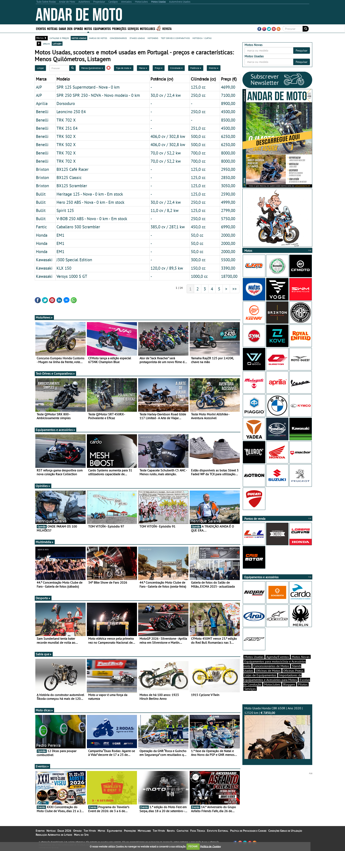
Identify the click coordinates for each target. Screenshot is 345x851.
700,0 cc (198, 153)
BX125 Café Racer (72, 169)
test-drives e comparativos (175, 38)
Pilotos (303, 684)
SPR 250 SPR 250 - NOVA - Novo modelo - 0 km (98, 95)
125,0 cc (198, 87)
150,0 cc (198, 268)
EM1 (60, 235)
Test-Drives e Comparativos (54, 373)
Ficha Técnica (197, 830)
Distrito (213, 67)
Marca (142, 67)
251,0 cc (198, 128)
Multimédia (43, 542)
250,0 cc (198, 95)
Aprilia (42, 103)
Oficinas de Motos (268, 671)
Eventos (41, 28)
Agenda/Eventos (277, 657)
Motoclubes (147, 28)
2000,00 (228, 235)
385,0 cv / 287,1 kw (168, 227)
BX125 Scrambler (72, 185)
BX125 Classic (69, 177)
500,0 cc (198, 136)
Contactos (182, 830)
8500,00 (228, 120)
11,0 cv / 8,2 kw (164, 210)
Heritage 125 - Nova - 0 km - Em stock (90, 194)
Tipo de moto (123, 67)
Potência (195, 67)
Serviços (250, 689)
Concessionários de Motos (271, 666)
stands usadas (137, 38)
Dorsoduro (66, 103)
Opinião (78, 28)
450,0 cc (198, 227)
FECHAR (193, 846)
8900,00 (228, 103)
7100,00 (228, 95)
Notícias (51, 830)
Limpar (40, 67)
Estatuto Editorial (217, 830)
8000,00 (228, 153)
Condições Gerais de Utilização (285, 830)
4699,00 (228, 87)
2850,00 (228, 177)
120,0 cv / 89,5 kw (167, 268)
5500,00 (228, 259)
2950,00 (228, 169)
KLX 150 (64, 268)
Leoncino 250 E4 (71, 111)
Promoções (119, 28)
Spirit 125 (65, 210)
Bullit (41, 194)
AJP (39, 87)
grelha (46, 43)
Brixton (42, 169)
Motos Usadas (254, 657)
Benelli (42, 111)
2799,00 (228, 210)
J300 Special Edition (74, 259)
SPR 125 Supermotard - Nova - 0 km (88, 87)
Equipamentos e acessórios (54, 430)
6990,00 (228, 227)
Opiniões (42, 486)
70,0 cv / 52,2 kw (166, 153)
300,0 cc (198, 259)
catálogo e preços (59, 38)
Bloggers (289, 684)
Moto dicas (43, 710)
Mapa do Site (81, 834)
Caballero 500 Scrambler (78, 227)
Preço (158, 67)
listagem (57, 43)
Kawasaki (44, 259)
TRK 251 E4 (67, 128)
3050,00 (228, 185)
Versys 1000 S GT (72, 276)
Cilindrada (175, 67)
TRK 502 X (66, 136)
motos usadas (79, 38)
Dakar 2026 (65, 28)
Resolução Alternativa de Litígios (54, 834)
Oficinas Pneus (293, 671)
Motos (101, 830)
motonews (153, 38)
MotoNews (43, 317)
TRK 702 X (66, 120)
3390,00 (228, 268)
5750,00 (228, 218)
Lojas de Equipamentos (260, 675)
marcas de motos (98, 38)
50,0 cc (197, 235)
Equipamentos (114, 830)
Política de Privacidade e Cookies (248, 830)
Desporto (42, 598)
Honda (41, 235)
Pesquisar (301, 50)
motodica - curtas (201, 38)
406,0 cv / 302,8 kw (168, 136)
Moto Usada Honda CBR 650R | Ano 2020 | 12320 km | (273, 710)
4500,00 (228, 111)
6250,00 (228, 136)
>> (234, 289)
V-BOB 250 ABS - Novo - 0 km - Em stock (92, 218)
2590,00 (228, 194)
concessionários (118, 38)
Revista (167, 28)
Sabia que (42, 654)
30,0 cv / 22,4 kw (166, 95)
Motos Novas (301, 657)
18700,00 (229, 276)
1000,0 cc (199, 276)
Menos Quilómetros (91, 67)
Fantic (41, 227)
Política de (210, 846)
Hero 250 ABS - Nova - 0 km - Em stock (90, 202)
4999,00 (228, 202)
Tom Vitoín (90, 830)
